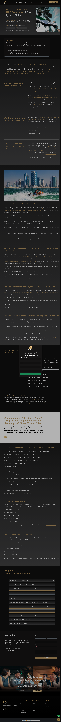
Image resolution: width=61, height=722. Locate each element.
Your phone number (25, 361)
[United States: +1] (21, 363)
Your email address (23, 365)
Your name (23, 357)
